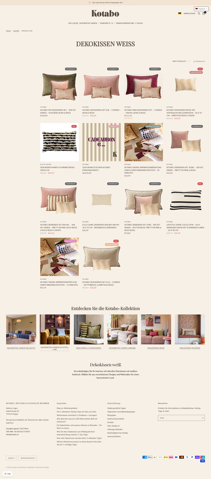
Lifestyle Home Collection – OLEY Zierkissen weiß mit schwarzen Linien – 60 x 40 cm (185, 227)
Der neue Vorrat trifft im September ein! (107, 2)
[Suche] (199, 13)
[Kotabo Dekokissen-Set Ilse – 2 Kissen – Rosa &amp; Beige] (101, 85)
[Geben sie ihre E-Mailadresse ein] (202, 418)
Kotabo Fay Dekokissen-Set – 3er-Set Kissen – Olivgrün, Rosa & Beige (58, 111)
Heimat (8, 31)
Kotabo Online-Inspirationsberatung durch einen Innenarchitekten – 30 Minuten (142, 170)
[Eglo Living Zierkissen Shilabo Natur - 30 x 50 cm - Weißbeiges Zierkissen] (101, 199)
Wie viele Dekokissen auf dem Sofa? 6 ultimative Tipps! (79, 438)
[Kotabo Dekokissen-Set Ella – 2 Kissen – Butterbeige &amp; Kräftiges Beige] (101, 257)
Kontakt (110, 422)
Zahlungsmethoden (115, 429)
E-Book (139, 23)
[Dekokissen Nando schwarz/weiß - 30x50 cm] (59, 142)
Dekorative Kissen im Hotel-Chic (55, 348)
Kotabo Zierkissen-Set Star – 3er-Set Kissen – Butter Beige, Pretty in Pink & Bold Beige (142, 227)
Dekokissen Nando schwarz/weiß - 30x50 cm (57, 168)
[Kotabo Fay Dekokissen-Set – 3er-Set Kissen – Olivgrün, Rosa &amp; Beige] (59, 85)
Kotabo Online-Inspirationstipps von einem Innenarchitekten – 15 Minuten (59, 283)
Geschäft (16, 31)
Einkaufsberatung (125, 23)
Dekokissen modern (190, 348)
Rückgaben (111, 415)
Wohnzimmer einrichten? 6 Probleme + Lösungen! (77, 415)
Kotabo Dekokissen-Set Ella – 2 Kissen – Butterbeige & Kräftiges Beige (101, 283)
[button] (201, 9)
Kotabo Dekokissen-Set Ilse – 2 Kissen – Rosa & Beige (101, 111)
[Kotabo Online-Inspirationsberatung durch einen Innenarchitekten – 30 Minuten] (143, 142)
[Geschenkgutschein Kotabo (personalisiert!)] (101, 142)
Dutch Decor (45, 164)
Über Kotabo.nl (113, 426)
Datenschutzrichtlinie (115, 419)
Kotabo (43, 107)
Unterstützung (113, 403)
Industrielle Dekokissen (88, 348)
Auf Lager (73, 23)
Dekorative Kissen (88, 23)
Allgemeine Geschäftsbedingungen (121, 412)
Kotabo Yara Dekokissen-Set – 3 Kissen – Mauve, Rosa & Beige (143, 111)
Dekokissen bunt (156, 348)
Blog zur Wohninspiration (67, 408)
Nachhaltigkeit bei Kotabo (117, 433)
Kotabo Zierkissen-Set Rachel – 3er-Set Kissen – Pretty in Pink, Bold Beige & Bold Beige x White (58, 227)
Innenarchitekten (114, 436)
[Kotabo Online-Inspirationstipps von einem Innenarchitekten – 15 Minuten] (59, 257)
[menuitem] (73, 23)
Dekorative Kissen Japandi (122, 348)
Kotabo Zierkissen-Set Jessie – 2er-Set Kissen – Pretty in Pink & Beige (185, 168)
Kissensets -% (106, 23)
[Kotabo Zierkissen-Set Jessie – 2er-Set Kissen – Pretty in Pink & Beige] (186, 142)
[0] (203, 13)
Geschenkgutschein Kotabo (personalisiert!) (96, 168)
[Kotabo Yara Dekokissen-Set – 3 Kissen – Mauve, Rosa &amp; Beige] (143, 85)
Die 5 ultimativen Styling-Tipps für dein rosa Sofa (76, 412)
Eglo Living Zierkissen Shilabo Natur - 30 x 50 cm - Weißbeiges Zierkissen (101, 226)
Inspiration (62, 403)
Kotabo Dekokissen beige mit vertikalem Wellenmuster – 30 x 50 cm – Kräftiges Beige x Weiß (184, 113)
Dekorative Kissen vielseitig (21, 348)
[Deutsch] (179, 13)
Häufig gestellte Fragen (116, 408)
